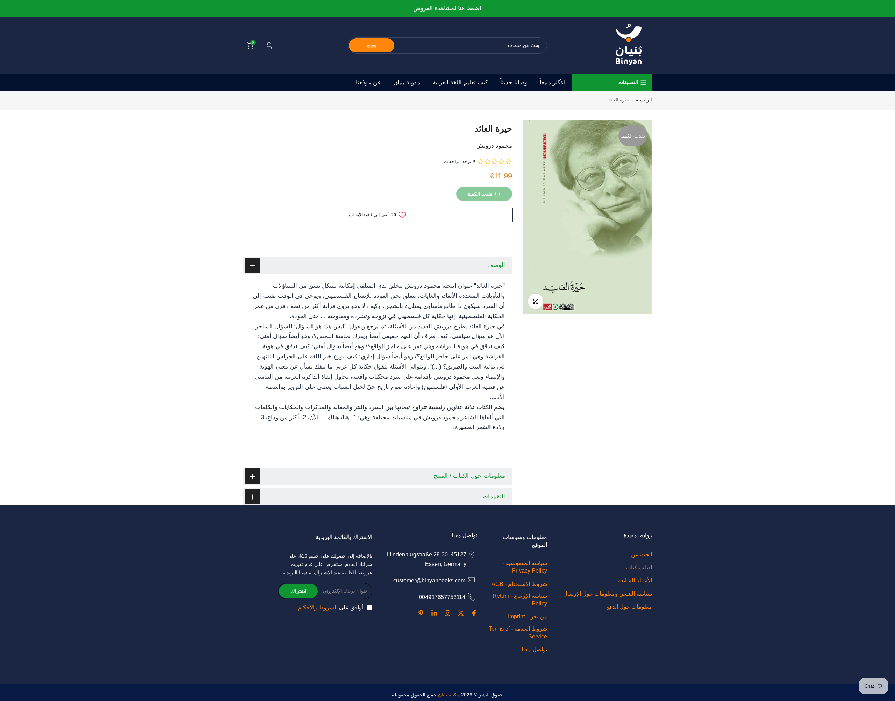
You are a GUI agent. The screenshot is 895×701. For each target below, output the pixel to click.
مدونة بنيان (406, 82)
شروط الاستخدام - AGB (519, 584)
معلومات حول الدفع (629, 607)
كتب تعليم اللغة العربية (460, 82)
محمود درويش (494, 145)
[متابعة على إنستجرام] (447, 613)
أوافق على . (329, 607)
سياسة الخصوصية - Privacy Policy (525, 567)
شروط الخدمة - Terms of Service (518, 632)
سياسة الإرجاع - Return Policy (520, 600)
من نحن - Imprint (527, 616)
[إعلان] (447, 8)
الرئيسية (644, 100)
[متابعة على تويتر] (461, 613)
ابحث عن (641, 555)
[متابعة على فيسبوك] (474, 613)
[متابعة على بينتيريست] (421, 613)
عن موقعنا (368, 82)
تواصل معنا (534, 649)
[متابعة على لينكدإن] (434, 613)
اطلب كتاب (639, 567)
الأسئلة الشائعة (635, 580)
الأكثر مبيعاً (553, 82)
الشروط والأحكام (318, 607)
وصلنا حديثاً (514, 82)
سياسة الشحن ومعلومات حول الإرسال (607, 594)
